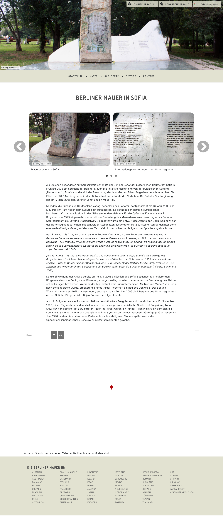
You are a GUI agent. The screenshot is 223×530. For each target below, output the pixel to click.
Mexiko (118, 482)
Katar (90, 499)
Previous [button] (14, 141)
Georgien (65, 492)
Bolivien (36, 489)
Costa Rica (38, 502)
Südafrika (147, 495)
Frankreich (66, 489)
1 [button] (106, 175)
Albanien (37, 472)
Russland (147, 482)
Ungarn (174, 479)
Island (91, 479)
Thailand (147, 502)
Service (131, 76)
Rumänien (147, 479)
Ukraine (174, 475)
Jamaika (91, 489)
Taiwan (146, 499)
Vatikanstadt (177, 489)
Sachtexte (112, 76)
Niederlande (122, 492)
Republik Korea (150, 472)
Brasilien (37, 492)
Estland (64, 482)
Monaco (119, 485)
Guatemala (66, 502)
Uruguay (175, 482)
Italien (91, 485)
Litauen (119, 475)
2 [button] (111, 175)
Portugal (120, 502)
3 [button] (116, 175)
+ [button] (197, 333)
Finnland (65, 485)
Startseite (75, 76)
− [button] (197, 337)
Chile (35, 499)
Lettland (120, 472)
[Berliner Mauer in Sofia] (111, 387)
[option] (69, 141)
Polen (118, 499)
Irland (91, 475)
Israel (90, 482)
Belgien (36, 485)
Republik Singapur (152, 475)
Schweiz (146, 489)
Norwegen (121, 495)
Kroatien (92, 502)
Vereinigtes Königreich (182, 492)
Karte (94, 76)
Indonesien (93, 472)
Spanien (146, 492)
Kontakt (149, 76)
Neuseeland (121, 489)
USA (172, 472)
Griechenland (67, 495)
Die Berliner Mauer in (45, 467)
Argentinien (38, 475)
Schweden (148, 485)
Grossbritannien (69, 499)
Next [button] (197, 141)
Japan (90, 492)
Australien (38, 479)
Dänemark (65, 479)
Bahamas (37, 482)
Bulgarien (37, 495)
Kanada (91, 495)
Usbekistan (176, 485)
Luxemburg (121, 479)
